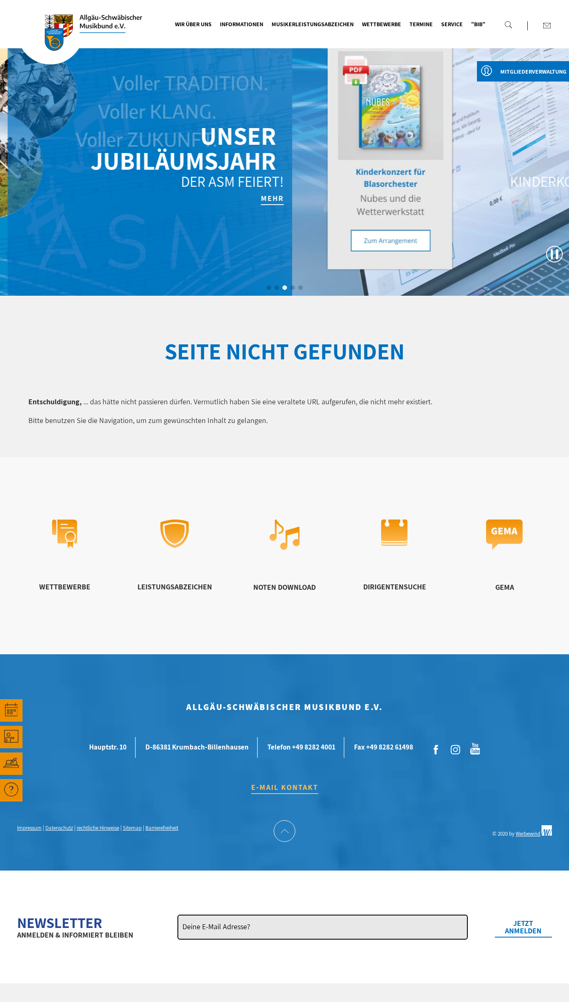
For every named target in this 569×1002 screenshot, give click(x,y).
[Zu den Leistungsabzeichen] (174, 545)
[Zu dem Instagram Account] (456, 750)
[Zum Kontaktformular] (547, 25)
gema (504, 587)
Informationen (241, 24)
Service (452, 24)
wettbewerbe (64, 586)
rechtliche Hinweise (98, 827)
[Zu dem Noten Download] (285, 547)
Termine (421, 24)
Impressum (29, 827)
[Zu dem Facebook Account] (436, 750)
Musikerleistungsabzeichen (313, 24)
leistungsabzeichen (174, 586)
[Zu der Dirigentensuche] (394, 543)
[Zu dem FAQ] (11, 790)
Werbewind (528, 833)
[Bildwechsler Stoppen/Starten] (554, 254)
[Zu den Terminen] (11, 710)
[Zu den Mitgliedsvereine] (11, 763)
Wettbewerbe (381, 24)
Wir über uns (193, 24)
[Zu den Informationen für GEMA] (504, 547)
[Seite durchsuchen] (508, 25)
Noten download (284, 587)
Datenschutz (59, 827)
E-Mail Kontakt (284, 787)
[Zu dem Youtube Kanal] (475, 748)
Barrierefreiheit (161, 827)
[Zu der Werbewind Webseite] (547, 833)
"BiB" (478, 24)
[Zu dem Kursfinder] (11, 737)
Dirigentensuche (394, 586)
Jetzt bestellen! (530, 198)
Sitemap (132, 827)
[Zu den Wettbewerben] (64, 545)
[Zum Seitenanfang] (284, 832)
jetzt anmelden (523, 926)
